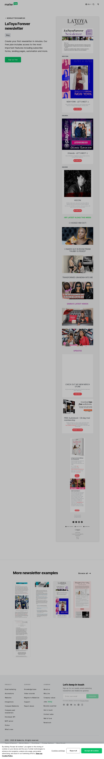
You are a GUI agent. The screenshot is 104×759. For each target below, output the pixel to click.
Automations (9, 693)
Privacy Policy (84, 700)
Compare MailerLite (12, 706)
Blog (7, 35)
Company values (49, 698)
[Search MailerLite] (93, 4)
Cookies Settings (48, 743)
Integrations (9, 702)
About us (47, 689)
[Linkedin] (75, 705)
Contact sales (49, 714)
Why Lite (47, 693)
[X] (68, 705)
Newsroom (47, 722)
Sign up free (13, 60)
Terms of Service (11, 743)
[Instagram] (78, 705)
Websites (8, 698)
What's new (9, 729)
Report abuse (29, 706)
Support (27, 702)
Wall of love (48, 718)
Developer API (10, 717)
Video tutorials (29, 693)
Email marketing (10, 689)
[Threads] (82, 705)
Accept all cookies (91, 751)
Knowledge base (30, 689)
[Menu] (97, 4)
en (89, 4)
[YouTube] (71, 705)
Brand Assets (61, 743)
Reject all (73, 751)
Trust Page (35, 743)
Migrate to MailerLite (31, 698)
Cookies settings (58, 751)
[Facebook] (64, 705)
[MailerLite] (11, 3)
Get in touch (48, 710)
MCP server (9, 721)
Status (7, 725)
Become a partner (50, 706)
